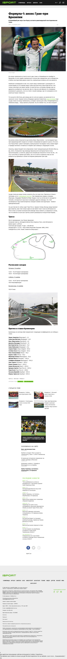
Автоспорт (16, 378)
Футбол (29, 3)
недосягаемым (51, 99)
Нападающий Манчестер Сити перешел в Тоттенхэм (31, 489)
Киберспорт (29, 580)
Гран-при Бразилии (28, 381)
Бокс (41, 3)
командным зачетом (25, 196)
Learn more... (51, 656)
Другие (53, 580)
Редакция (5, 617)
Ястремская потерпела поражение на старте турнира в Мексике (32, 459)
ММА (63, 580)
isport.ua (28, 553)
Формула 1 (22, 378)
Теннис (43, 580)
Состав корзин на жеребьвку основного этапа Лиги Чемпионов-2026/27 (31, 530)
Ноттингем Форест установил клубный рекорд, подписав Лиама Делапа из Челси (32, 519)
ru (56, 2)
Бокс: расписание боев (28, 449)
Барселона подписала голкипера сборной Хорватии (32, 500)
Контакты (5, 615)
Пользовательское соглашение (9, 626)
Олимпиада (21, 3)
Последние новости (30, 478)
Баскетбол (37, 580)
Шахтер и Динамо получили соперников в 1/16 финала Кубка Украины (32, 513)
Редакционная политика (8, 621)
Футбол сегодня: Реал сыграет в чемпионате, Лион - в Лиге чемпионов (33, 453)
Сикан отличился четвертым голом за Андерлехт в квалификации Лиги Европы (33, 438)
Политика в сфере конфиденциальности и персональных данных (17, 623)
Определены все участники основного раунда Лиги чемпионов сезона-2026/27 (33, 537)
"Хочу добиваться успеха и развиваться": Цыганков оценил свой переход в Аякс (32, 483)
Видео (25, 418)
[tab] (28, 548)
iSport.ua (11, 378)
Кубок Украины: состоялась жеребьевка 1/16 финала (29, 469)
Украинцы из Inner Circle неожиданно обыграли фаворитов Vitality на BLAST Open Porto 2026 (33, 506)
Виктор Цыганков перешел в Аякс (32, 525)
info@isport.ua (13, 596)
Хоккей (58, 580)
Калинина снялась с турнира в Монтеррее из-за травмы (30, 464)
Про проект (5, 619)
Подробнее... (39, 654)
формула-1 (20, 381)
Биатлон (35, 3)
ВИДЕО (48, 580)
